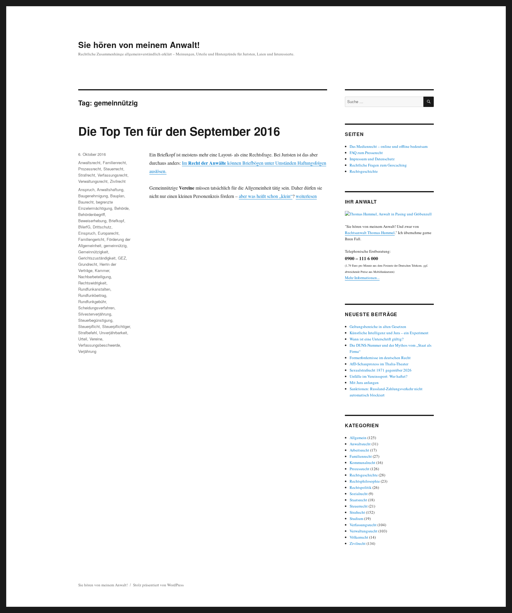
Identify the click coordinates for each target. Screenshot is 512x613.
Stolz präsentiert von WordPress (158, 585)
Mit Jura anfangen (364, 382)
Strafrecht (86, 175)
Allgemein (358, 437)
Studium (356, 518)
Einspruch (86, 233)
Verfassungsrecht (112, 175)
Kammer (102, 270)
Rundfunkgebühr (92, 301)
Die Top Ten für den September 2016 (179, 130)
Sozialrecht (359, 493)
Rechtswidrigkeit (92, 283)
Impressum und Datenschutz (372, 158)
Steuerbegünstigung (95, 320)
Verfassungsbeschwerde (99, 345)
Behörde (121, 208)
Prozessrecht (89, 169)
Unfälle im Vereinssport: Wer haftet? (378, 376)
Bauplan (117, 196)
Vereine (95, 339)
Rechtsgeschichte (364, 171)
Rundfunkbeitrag (92, 295)
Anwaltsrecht (89, 162)
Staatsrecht (358, 499)
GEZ (122, 258)
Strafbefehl (87, 332)
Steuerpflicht (89, 326)
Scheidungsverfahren (96, 307)
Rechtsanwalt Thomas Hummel (370, 232)
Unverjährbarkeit (113, 332)
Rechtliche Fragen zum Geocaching (378, 165)
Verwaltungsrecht (93, 181)
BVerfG (84, 227)
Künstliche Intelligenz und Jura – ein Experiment (389, 332)
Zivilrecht (118, 181)
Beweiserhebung (92, 220)
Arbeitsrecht (359, 450)
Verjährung (87, 351)
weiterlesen (306, 196)
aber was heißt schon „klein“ (265, 196)
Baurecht (86, 202)
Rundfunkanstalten (94, 289)
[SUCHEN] (428, 102)
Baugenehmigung (93, 196)
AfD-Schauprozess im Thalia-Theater (379, 363)
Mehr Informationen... (362, 277)
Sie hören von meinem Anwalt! (139, 45)
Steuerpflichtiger (116, 326)
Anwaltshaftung (110, 189)
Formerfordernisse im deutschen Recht (380, 357)
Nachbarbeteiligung (94, 276)
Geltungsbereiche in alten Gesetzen (378, 326)
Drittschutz (102, 227)
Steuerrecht (113, 169)
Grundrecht (87, 264)
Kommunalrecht (362, 462)
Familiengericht (91, 239)
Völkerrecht (359, 537)
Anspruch (86, 189)
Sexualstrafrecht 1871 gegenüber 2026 (381, 370)
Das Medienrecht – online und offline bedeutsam (389, 146)
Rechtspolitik (361, 487)
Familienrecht (114, 162)
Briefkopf (116, 220)
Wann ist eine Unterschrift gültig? (377, 339)
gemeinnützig (115, 245)
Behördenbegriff (91, 214)
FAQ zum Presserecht (366, 152)
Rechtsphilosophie (365, 481)
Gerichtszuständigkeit (97, 258)
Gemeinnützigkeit (93, 252)
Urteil (82, 339)
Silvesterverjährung (94, 314)
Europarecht (108, 233)
